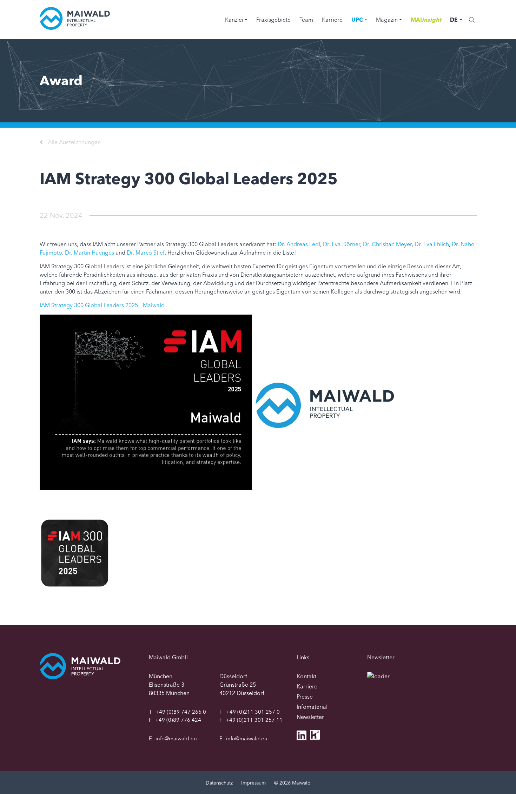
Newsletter (310, 716)
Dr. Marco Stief (146, 252)
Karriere (332, 19)
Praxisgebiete (273, 19)
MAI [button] (426, 19)
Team (306, 19)
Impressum (253, 783)
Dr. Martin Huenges (89, 252)
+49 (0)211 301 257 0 (253, 711)
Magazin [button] (387, 19)
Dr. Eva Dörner (341, 244)
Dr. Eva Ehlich (432, 244)
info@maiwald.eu (176, 738)
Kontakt (306, 676)
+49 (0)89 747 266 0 (181, 711)
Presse (305, 696)
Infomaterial (312, 706)
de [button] (454, 19)
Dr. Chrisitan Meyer (387, 244)
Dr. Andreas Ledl (299, 244)
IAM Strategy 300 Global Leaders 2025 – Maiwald (102, 305)
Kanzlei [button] (234, 19)
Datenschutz (219, 783)
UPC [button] (357, 19)
